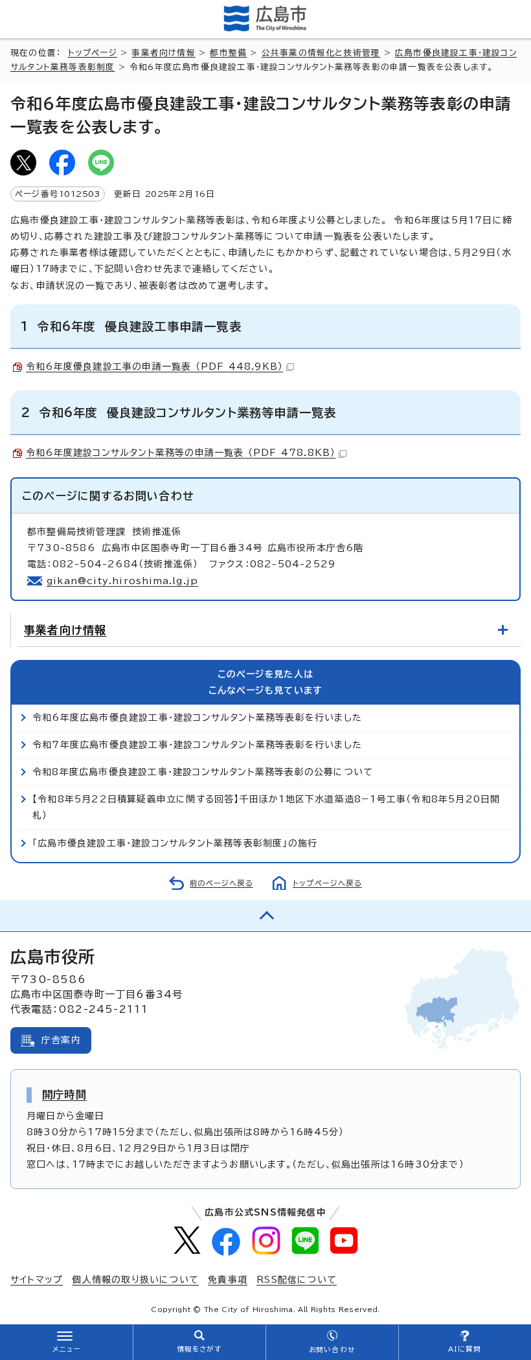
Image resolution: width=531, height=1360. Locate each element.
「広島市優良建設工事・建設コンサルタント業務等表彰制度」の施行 (174, 843)
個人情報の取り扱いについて (135, 1279)
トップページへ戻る (327, 883)
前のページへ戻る (221, 883)
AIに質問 (464, 1349)
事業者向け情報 (163, 53)
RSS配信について (296, 1279)
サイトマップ (36, 1279)
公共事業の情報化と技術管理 (321, 53)
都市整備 (228, 53)
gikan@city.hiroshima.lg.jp (122, 580)
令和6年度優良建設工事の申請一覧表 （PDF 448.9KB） (154, 366)
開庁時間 (64, 1094)
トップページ (92, 53)
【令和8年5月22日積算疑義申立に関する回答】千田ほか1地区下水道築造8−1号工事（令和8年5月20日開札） (266, 807)
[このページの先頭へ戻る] (265, 915)
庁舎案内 (61, 1040)
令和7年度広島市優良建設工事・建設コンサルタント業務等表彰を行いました (197, 744)
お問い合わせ (332, 1349)
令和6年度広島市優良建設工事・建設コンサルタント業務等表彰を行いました (197, 717)
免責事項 (227, 1279)
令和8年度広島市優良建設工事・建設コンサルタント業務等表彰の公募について (202, 771)
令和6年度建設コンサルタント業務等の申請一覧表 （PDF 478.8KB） (180, 452)
